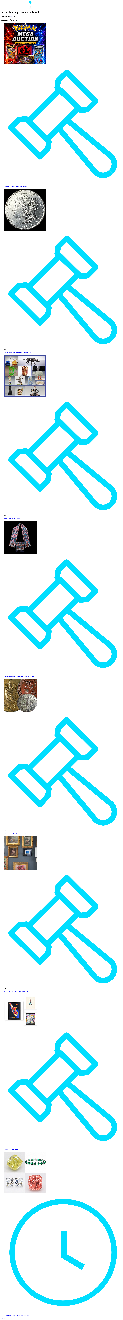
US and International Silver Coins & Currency (17, 834)
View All (3, 1318)
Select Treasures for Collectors (12, 518)
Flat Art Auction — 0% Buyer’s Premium (16, 991)
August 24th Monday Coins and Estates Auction (17, 352)
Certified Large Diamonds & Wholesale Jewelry (17, 1315)
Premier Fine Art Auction (11, 1149)
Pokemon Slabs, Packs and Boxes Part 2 (15, 186)
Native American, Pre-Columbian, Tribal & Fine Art (19, 676)
